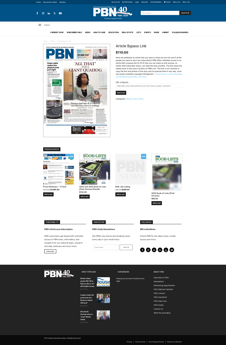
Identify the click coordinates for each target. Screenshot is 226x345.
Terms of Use (140, 342)
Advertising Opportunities (164, 285)
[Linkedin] (49, 13)
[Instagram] (43, 13)
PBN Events (159, 305)
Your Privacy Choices (156, 342)
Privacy (129, 342)
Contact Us (158, 309)
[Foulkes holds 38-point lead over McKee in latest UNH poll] (103, 298)
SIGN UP (126, 247)
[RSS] (160, 250)
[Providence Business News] (113, 11)
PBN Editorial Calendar (163, 289)
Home (45, 41)
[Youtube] (60, 13)
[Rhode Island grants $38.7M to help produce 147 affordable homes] (103, 281)
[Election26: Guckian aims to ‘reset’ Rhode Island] (103, 315)
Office (52, 41)
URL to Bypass (122, 82)
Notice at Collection (174, 342)
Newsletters (159, 281)
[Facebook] (37, 13)
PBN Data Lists (160, 301)
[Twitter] (54, 13)
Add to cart (121, 93)
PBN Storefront (160, 297)
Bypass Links (131, 99)
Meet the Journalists (162, 313)
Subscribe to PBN (161, 277)
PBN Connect (159, 293)
